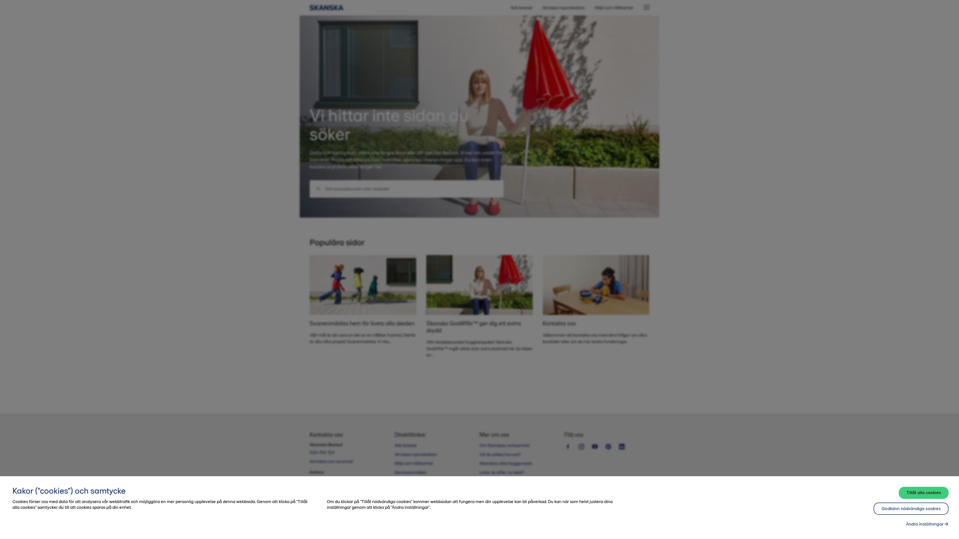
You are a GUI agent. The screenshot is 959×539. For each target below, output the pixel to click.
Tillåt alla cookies (924, 492)
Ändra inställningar (925, 524)
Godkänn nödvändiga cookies (911, 508)
